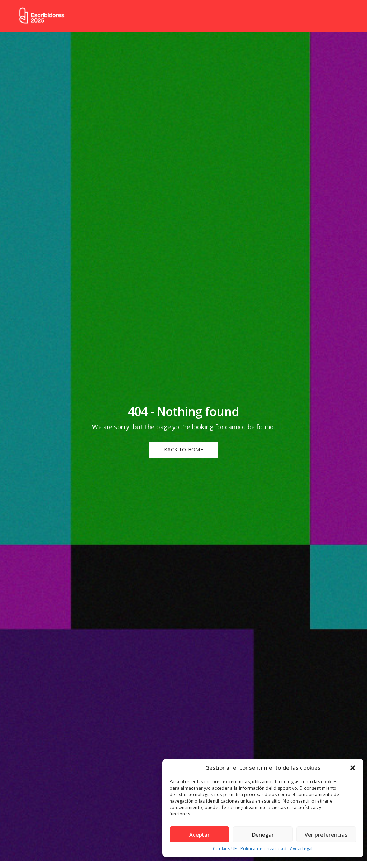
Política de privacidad (263, 849)
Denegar (263, 834)
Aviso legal (301, 849)
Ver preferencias (326, 834)
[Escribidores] (41, 16)
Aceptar (199, 834)
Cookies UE (225, 849)
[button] (352, 767)
